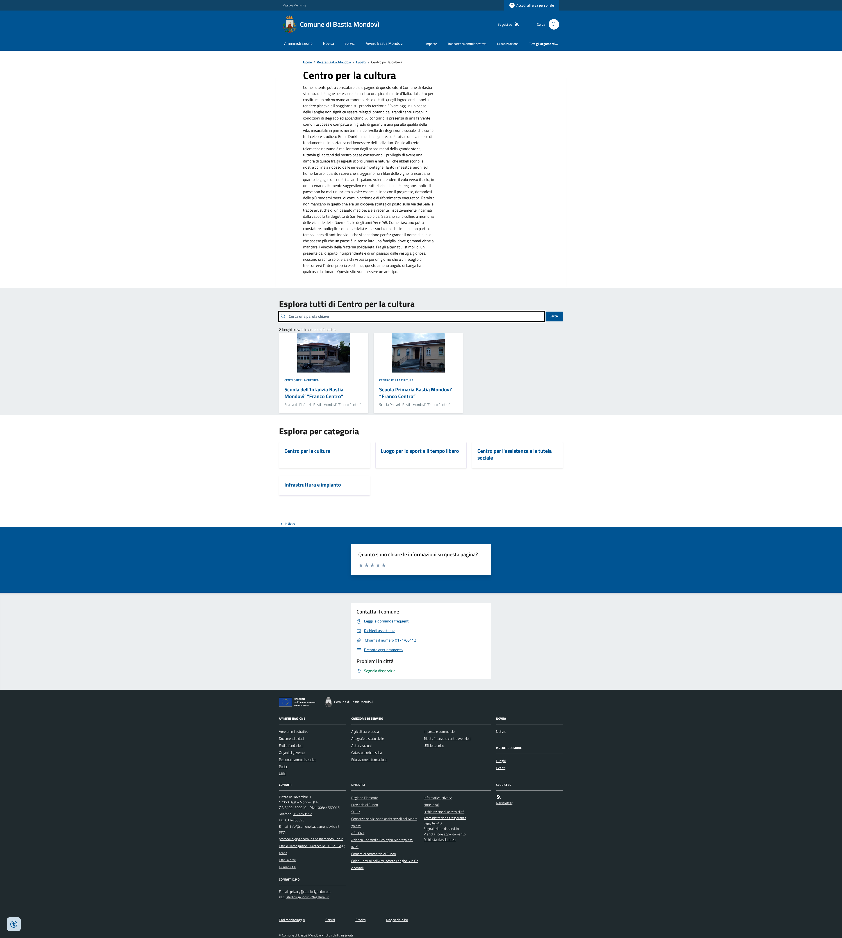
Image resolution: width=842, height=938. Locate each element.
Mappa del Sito (397, 919)
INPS (355, 846)
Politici (283, 766)
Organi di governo (292, 752)
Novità (328, 43)
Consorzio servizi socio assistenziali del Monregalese (384, 822)
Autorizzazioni (361, 745)
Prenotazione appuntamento (445, 834)
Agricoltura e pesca (365, 731)
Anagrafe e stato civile (367, 738)
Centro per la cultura (301, 380)
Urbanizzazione (508, 43)
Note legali (431, 804)
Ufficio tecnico (434, 745)
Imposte (431, 43)
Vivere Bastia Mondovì (384, 43)
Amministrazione (298, 43)
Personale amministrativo (297, 759)
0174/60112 (302, 814)
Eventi (500, 767)
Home (307, 62)
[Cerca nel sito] (552, 24)
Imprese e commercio (439, 731)
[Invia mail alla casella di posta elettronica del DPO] (310, 891)
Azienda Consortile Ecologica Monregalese (382, 839)
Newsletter (504, 803)
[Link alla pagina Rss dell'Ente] (498, 797)
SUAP (355, 811)
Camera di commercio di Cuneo (373, 853)
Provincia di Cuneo (364, 804)
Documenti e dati (291, 738)
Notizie (501, 731)
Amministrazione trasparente (445, 817)
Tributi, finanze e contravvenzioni (447, 738)
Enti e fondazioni (291, 745)
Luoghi (361, 62)
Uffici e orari (287, 860)
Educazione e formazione (369, 759)
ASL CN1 (357, 832)
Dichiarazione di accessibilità (444, 811)
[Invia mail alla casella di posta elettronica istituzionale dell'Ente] (314, 826)
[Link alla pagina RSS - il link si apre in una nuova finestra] (516, 24)
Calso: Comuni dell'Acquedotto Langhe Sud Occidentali (384, 864)
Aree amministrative (294, 731)
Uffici (282, 773)
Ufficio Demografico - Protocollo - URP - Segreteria (311, 849)
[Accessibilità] (13, 924)
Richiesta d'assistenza (440, 839)
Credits (360, 919)
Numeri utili (287, 867)
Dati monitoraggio (292, 919)
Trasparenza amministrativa (467, 43)
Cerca (553, 316)
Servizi (349, 43)
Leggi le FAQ (433, 823)
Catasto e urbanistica (366, 752)
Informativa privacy (438, 797)
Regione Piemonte (294, 5)
